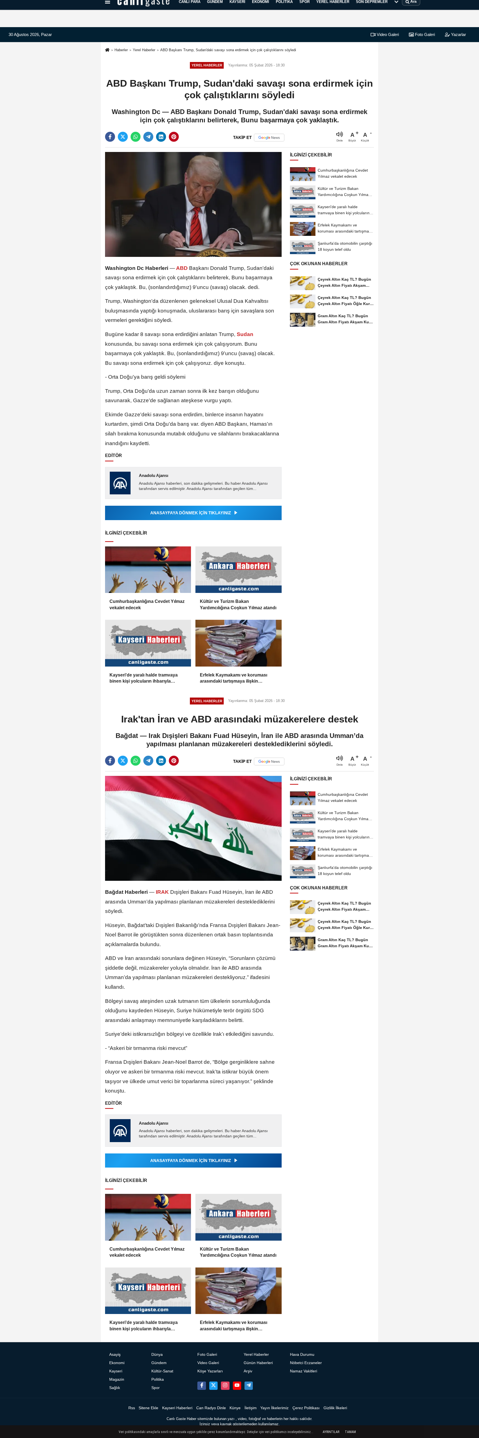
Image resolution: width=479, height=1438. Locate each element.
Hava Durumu (302, 1354)
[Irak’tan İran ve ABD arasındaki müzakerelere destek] (193, 828)
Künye (235, 1408)
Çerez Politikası (306, 1408)
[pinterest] (174, 137)
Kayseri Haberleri (177, 1408)
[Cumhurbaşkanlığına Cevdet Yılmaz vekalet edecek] (148, 569)
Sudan (244, 334)
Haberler (121, 50)
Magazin (116, 1379)
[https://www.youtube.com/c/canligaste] (237, 1386)
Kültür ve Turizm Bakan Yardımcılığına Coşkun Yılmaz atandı (238, 604)
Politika (157, 1379)
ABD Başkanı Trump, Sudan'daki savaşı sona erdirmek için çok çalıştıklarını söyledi (228, 50)
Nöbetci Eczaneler (306, 1363)
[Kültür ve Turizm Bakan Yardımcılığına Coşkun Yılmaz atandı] (238, 569)
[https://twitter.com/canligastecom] (213, 1386)
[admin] (248, 1386)
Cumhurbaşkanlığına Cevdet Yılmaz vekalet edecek (147, 604)
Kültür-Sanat (162, 1371)
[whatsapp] (136, 137)
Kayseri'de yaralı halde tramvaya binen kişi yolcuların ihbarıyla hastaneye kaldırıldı (143, 679)
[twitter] (123, 137)
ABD (182, 268)
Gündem (159, 1363)
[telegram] (148, 137)
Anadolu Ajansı (153, 475)
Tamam (350, 1432)
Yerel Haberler (144, 50)
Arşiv (248, 1371)
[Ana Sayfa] (107, 50)
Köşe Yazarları (210, 1371)
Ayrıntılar (331, 1432)
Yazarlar (458, 34)
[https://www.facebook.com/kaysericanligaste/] (201, 1386)
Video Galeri (387, 34)
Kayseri (115, 1371)
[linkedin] (161, 137)
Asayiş (115, 1354)
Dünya (157, 1354)
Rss (131, 1408)
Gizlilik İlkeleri (335, 1408)
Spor (155, 1388)
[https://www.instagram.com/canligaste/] (225, 1386)
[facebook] (110, 137)
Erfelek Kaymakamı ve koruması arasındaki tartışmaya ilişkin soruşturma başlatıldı (233, 679)
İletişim (250, 1408)
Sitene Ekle (148, 1408)
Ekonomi (116, 1363)
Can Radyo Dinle (211, 1408)
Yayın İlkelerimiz (274, 1408)
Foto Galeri (424, 34)
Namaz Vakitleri (303, 1371)
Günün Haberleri (258, 1363)
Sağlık (114, 1388)
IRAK (162, 892)
